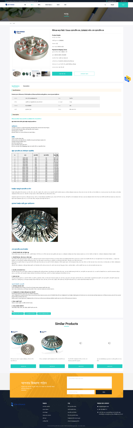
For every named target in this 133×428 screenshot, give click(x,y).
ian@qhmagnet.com (112, 1)
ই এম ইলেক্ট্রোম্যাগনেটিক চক (30, 313)
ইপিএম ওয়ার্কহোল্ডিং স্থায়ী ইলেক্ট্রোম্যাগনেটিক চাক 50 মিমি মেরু (23, 359)
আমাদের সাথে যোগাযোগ (47, 415)
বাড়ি (25, 4)
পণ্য (31, 4)
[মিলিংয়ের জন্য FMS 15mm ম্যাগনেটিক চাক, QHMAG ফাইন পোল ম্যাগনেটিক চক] (31, 48)
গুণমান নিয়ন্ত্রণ (45, 412)
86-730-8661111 (124, 1)
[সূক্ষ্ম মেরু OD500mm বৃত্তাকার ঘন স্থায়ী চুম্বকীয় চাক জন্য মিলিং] (81, 343)
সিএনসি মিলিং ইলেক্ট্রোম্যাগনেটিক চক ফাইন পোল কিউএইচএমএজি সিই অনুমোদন (49, 360)
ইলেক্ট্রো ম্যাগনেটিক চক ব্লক (18, 313)
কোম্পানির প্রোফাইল (46, 406)
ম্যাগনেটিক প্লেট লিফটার (72, 412)
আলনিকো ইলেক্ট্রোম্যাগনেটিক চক (44, 313)
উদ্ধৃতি (123, 5)
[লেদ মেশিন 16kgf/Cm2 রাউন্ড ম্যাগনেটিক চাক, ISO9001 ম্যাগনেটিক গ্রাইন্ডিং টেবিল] (109, 343)
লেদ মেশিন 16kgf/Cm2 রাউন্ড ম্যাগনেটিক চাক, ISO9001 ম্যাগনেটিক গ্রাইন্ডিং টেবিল (109, 360)
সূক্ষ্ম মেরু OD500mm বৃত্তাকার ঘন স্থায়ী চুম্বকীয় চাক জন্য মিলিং (80, 360)
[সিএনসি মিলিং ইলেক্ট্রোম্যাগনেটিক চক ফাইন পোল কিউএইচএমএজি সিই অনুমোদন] (52, 343)
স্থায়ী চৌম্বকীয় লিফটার (72, 409)
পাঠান (103, 392)
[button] (50, 74)
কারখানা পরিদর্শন (45, 409)
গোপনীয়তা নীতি (45, 421)
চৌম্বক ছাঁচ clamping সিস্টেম (73, 421)
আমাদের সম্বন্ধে (48, 4)
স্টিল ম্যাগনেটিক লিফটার (72, 406)
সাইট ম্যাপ (44, 418)
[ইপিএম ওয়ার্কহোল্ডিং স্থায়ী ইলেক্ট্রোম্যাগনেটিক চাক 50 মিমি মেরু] (23, 343)
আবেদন (58, 4)
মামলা (65, 4)
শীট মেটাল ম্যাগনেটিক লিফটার (73, 415)
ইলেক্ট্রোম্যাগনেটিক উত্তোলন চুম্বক (74, 418)
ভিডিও (39, 4)
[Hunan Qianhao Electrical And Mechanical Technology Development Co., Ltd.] (10, 4)
